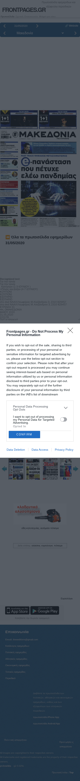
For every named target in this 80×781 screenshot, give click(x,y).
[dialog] (40, 391)
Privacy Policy (64, 449)
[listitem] (40, 408)
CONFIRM (24, 434)
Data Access (40, 449)
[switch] (63, 419)
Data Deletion (16, 449)
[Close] (72, 332)
